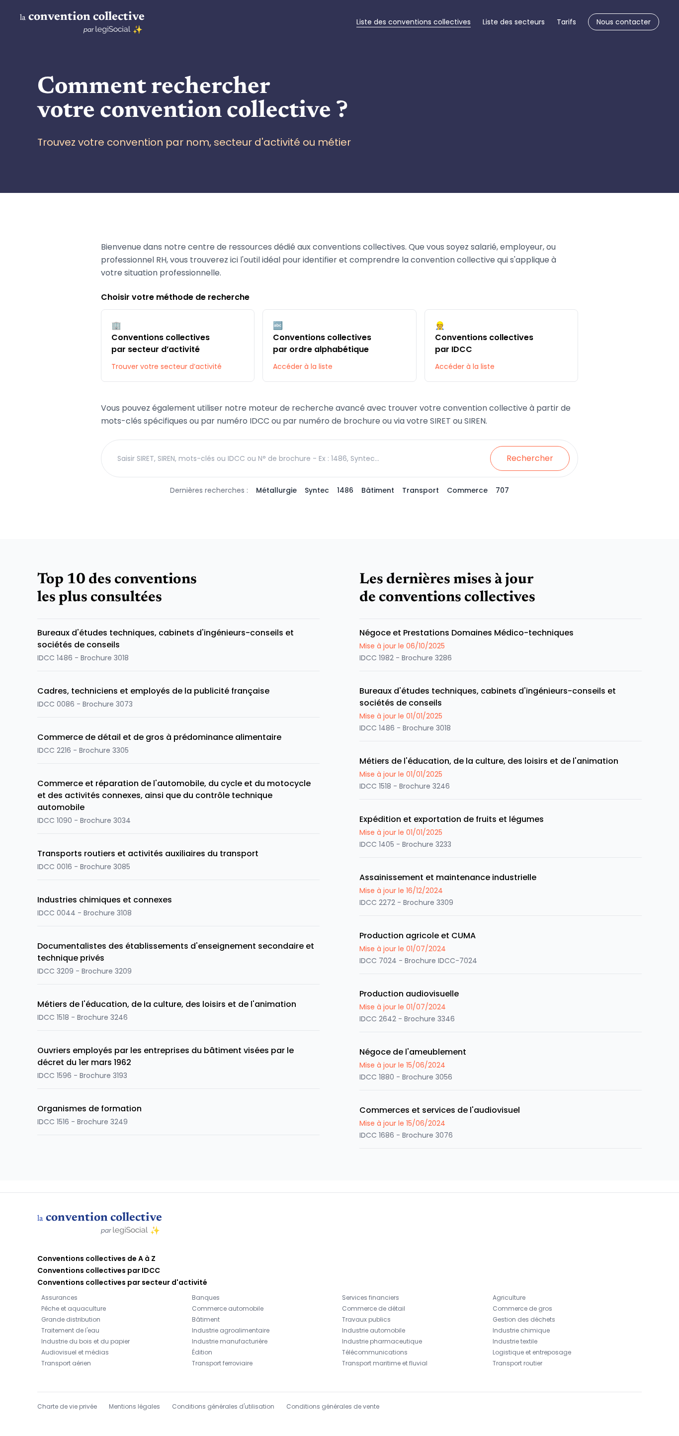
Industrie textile (515, 1341)
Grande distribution (70, 1319)
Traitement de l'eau (70, 1330)
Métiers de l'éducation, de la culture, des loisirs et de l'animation (166, 1004)
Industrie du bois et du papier (85, 1341)
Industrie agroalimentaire (230, 1330)
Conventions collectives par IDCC (98, 1270)
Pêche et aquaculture (73, 1308)
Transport (420, 490)
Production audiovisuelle (409, 993)
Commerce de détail (373, 1308)
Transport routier (517, 1363)
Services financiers (370, 1297)
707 (502, 490)
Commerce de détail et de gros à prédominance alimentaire (159, 737)
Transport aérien (66, 1363)
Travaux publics (366, 1319)
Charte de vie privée (67, 1406)
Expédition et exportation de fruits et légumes (451, 819)
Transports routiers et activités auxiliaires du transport (147, 853)
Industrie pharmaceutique (382, 1341)
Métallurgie (276, 490)
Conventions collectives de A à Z (96, 1258)
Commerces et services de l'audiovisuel (439, 1110)
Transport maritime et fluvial (384, 1363)
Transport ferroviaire (222, 1363)
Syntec (317, 490)
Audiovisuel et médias (75, 1352)
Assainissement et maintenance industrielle (447, 877)
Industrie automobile (373, 1330)
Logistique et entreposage (532, 1352)
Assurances (59, 1297)
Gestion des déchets (524, 1319)
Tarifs (566, 22)
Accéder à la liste (303, 366)
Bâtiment (377, 490)
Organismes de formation (89, 1108)
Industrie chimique (521, 1330)
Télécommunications (375, 1352)
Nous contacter (623, 22)
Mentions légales (134, 1406)
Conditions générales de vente (332, 1406)
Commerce (467, 490)
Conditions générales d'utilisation (223, 1406)
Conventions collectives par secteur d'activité (122, 1282)
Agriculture (509, 1297)
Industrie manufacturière (229, 1341)
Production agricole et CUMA (417, 935)
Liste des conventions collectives (413, 22)
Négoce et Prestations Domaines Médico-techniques (466, 632)
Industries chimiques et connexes (104, 899)
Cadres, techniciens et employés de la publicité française (153, 691)
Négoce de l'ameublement (412, 1052)
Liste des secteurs (514, 22)
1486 (345, 490)
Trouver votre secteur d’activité (166, 366)
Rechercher (530, 458)
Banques (206, 1297)
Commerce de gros (522, 1308)
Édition (202, 1352)
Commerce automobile (227, 1308)
